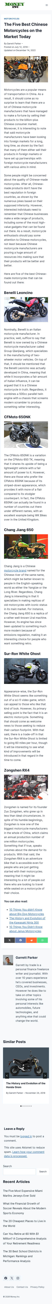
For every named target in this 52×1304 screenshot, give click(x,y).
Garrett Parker (14, 43)
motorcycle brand (15, 570)
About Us (9, 1287)
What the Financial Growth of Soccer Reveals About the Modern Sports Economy (24, 1208)
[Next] (45, 1076)
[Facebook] (5, 1278)
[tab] (21, 1106)
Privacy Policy (37, 1287)
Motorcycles (11, 19)
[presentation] (26, 1062)
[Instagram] (18, 1278)
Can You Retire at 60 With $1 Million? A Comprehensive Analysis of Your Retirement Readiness (24, 1238)
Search (7, 1166)
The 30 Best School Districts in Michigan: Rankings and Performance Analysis (22, 1256)
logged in (26, 1136)
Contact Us (22, 1287)
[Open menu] (46, 5)
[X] (11, 1278)
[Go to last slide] (7, 1076)
